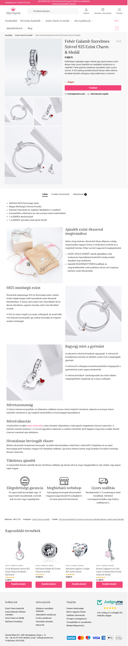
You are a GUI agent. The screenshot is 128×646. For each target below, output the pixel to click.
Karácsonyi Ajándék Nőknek (95, 519)
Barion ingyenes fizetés (76, 612)
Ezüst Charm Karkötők (14, 608)
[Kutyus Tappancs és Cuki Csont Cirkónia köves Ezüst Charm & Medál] (109, 550)
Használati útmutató (44, 621)
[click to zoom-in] (33, 67)
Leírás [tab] (45, 194)
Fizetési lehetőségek (75, 608)
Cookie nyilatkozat (44, 618)
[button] (118, 24)
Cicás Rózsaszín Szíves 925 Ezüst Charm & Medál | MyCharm (17, 571)
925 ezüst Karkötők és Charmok (71, 519)
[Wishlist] (28, 540)
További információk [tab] (60, 194)
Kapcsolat (40, 625)
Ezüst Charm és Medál (14, 618)
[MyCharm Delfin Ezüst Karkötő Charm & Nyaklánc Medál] (117, 41)
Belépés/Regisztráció (75, 625)
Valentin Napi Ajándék (115, 519)
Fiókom (86, 13)
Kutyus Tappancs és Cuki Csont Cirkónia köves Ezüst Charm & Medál (108, 571)
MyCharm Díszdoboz (13, 621)
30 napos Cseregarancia (76, 619)
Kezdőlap (8, 35)
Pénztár (119, 13)
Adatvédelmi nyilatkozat (46, 615)
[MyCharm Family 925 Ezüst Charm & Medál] (49, 550)
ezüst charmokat (35, 425)
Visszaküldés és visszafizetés (78, 622)
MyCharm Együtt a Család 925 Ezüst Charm (78, 570)
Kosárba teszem (18, 584)
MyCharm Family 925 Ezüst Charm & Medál (48, 570)
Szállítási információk (75, 615)
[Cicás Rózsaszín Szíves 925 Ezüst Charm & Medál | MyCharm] (120, 41)
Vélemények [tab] (79, 194)
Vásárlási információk (102, 13)
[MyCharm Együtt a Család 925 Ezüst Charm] (79, 550)
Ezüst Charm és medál (23, 35)
